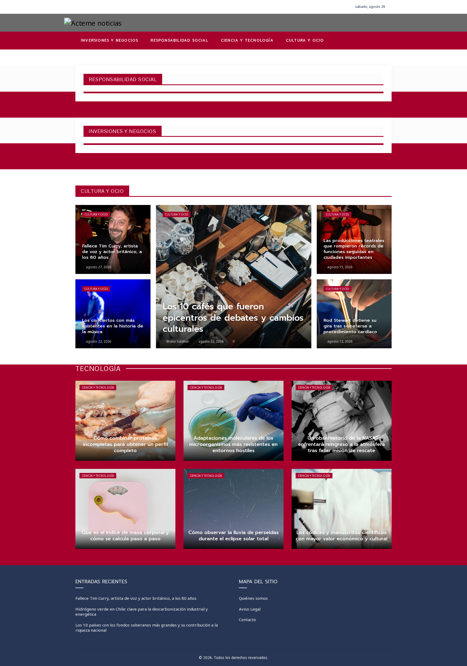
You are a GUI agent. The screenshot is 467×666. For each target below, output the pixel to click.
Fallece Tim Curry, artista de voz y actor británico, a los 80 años (135, 598)
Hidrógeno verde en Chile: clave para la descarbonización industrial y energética (141, 611)
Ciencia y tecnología (98, 387)
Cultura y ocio (96, 214)
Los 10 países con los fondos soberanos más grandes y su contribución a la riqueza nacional (146, 627)
